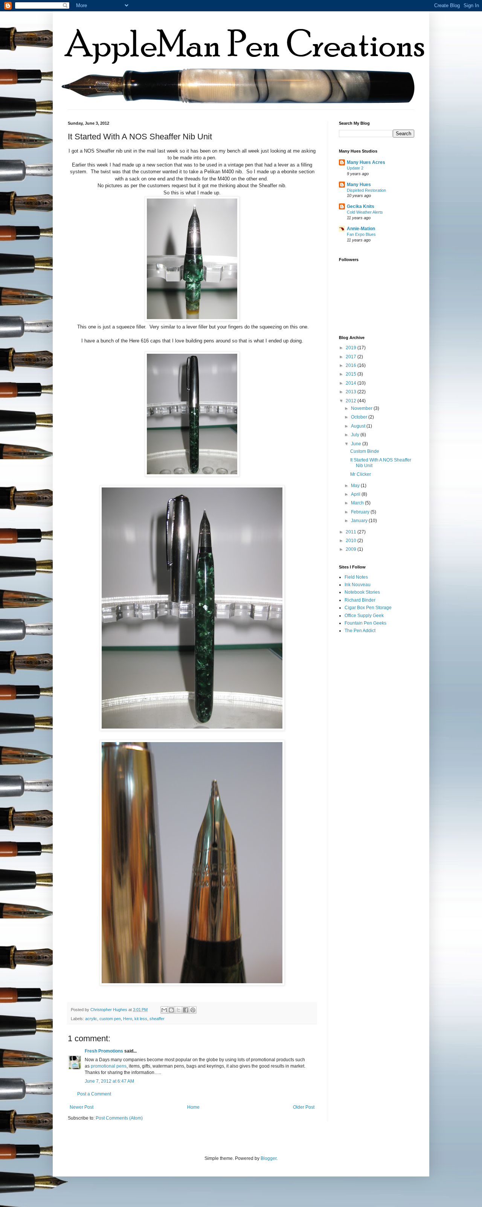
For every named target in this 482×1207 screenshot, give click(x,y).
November (362, 408)
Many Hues (359, 184)
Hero (127, 1018)
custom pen (110, 1018)
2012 (351, 400)
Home (193, 1107)
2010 (351, 540)
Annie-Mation (361, 228)
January (360, 520)
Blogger (268, 1158)
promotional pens (109, 1066)
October (359, 417)
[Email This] (164, 1010)
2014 (351, 383)
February (361, 512)
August (358, 426)
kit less (140, 1018)
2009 (351, 549)
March (358, 503)
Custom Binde (364, 451)
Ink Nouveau (358, 584)
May (356, 485)
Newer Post (81, 1107)
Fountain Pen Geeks (365, 623)
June (356, 443)
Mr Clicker (360, 474)
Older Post (303, 1107)
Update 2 (355, 168)
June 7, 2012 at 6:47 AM (109, 1081)
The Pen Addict (360, 630)
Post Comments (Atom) (119, 1118)
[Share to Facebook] (185, 1010)
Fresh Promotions (104, 1051)
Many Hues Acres (366, 162)
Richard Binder (360, 600)
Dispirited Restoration (366, 190)
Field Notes (356, 577)
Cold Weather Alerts (365, 212)
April (356, 494)
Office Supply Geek (364, 615)
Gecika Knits (360, 206)
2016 (351, 365)
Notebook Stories (362, 592)
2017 (351, 356)
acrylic (91, 1018)
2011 (351, 532)
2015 (351, 374)
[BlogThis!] (171, 1010)
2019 (351, 347)
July (355, 434)
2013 (351, 391)
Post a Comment (94, 1094)
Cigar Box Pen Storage (368, 607)
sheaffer (157, 1018)
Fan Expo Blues (361, 234)
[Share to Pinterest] (193, 1010)
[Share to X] (178, 1010)
